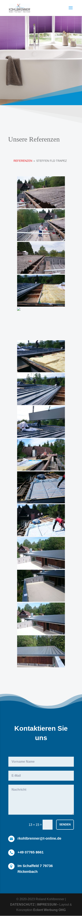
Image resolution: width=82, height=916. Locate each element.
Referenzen (23, 160)
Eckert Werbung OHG (49, 910)
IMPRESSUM (47, 904)
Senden (65, 824)
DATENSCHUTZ (22, 904)
